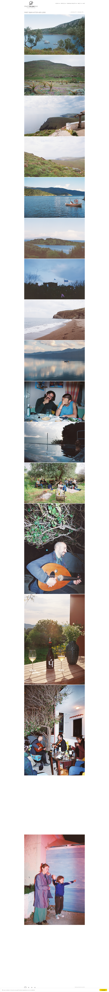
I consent (103, 990)
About (79, 3)
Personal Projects (71, 3)
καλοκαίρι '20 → (80, 12)
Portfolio (63, 3)
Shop (84, 3)
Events (57, 3)
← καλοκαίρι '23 (73, 12)
